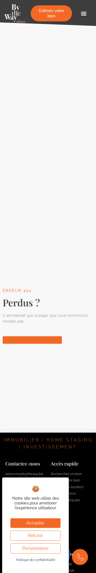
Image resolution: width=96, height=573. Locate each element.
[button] (83, 13)
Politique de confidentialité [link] (35, 560)
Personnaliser (35, 548)
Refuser (35, 535)
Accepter (35, 522)
